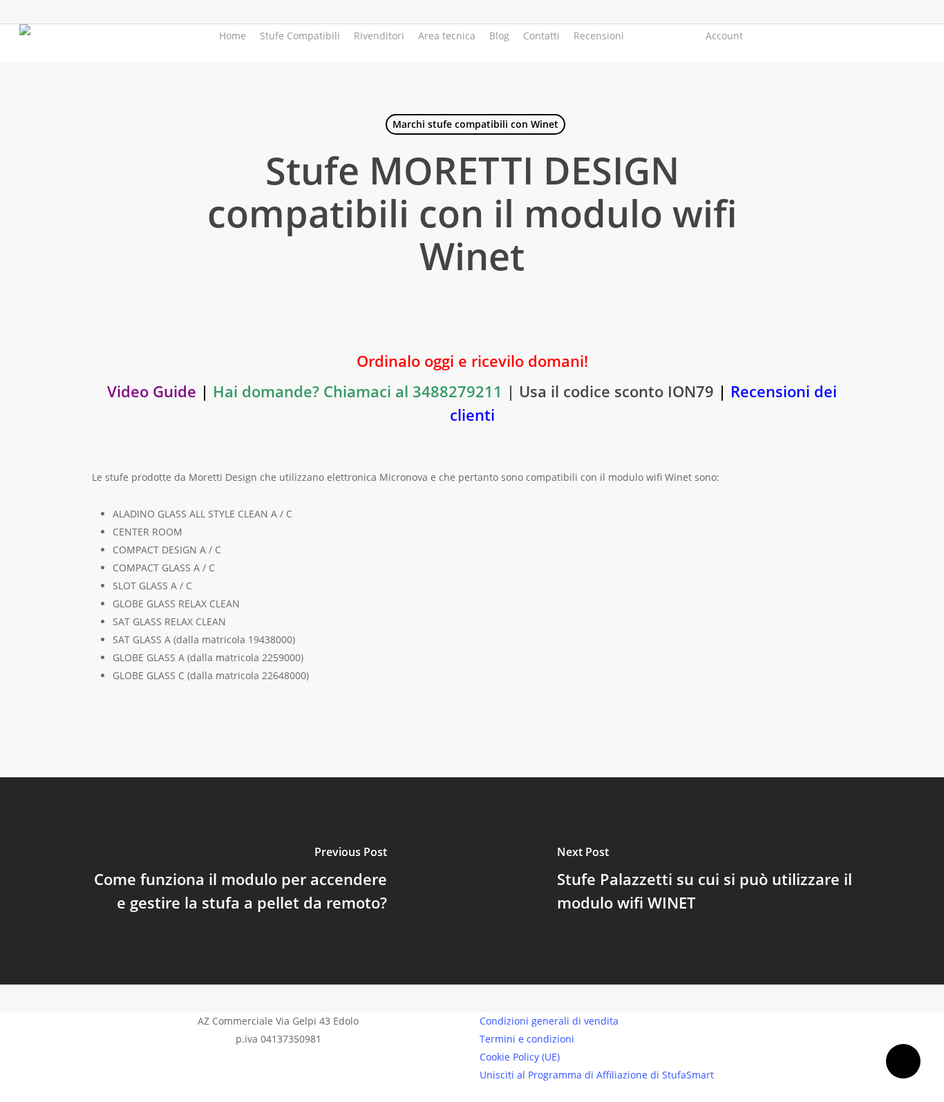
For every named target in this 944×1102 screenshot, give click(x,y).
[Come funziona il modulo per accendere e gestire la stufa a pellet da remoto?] (236, 881)
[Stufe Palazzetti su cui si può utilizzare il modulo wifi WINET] (708, 881)
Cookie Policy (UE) (520, 1056)
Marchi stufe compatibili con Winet (475, 124)
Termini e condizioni (527, 1038)
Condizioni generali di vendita (549, 1020)
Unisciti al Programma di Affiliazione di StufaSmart (597, 1074)
